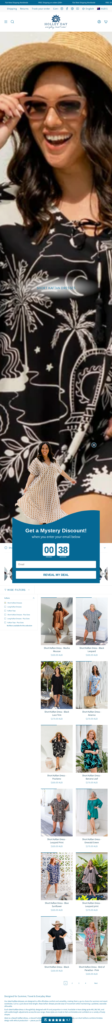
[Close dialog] (94, 445)
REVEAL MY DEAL (56, 574)
